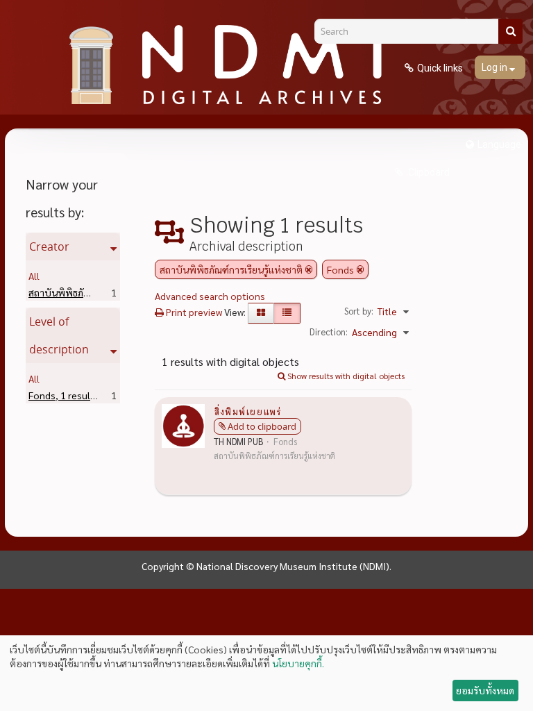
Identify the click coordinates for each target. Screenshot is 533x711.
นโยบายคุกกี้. (298, 663)
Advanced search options (210, 296)
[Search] (510, 31)
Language (499, 144)
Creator (49, 246)
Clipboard (428, 172)
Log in (495, 67)
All (34, 275)
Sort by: (358, 311)
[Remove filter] (308, 269)
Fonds (63, 395)
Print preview (193, 312)
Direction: (329, 331)
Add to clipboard (262, 426)
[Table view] (287, 313)
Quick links (440, 68)
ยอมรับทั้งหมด (485, 690)
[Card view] (261, 313)
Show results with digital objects (345, 375)
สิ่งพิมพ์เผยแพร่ (247, 411)
